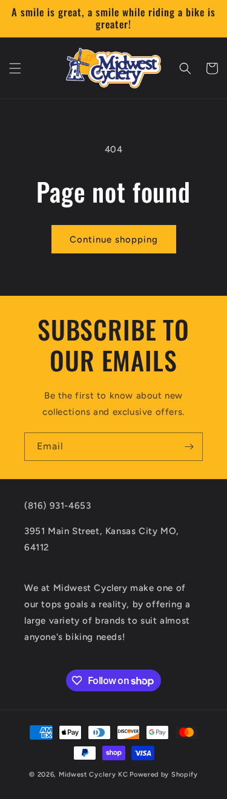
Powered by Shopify (164, 774)
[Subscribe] (189, 446)
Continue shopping (114, 239)
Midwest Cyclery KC (93, 774)
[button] (15, 68)
